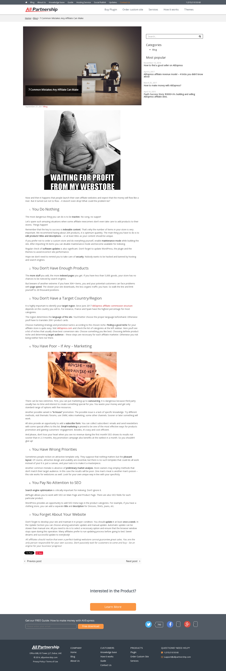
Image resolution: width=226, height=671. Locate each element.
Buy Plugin (111, 9)
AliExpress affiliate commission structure (112, 305)
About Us (41, 2)
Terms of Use (52, 661)
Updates (113, 2)
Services (153, 9)
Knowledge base (57, 2)
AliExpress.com (64, 328)
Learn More (113, 607)
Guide (70, 2)
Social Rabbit (100, 2)
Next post (132, 561)
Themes (189, 9)
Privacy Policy (39, 661)
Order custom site (133, 9)
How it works (171, 9)
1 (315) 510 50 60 (193, 2)
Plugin (133, 652)
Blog (32, 2)
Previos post (34, 561)
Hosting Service (83, 2)
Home (28, 18)
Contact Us (125, 2)
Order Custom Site (139, 656)
